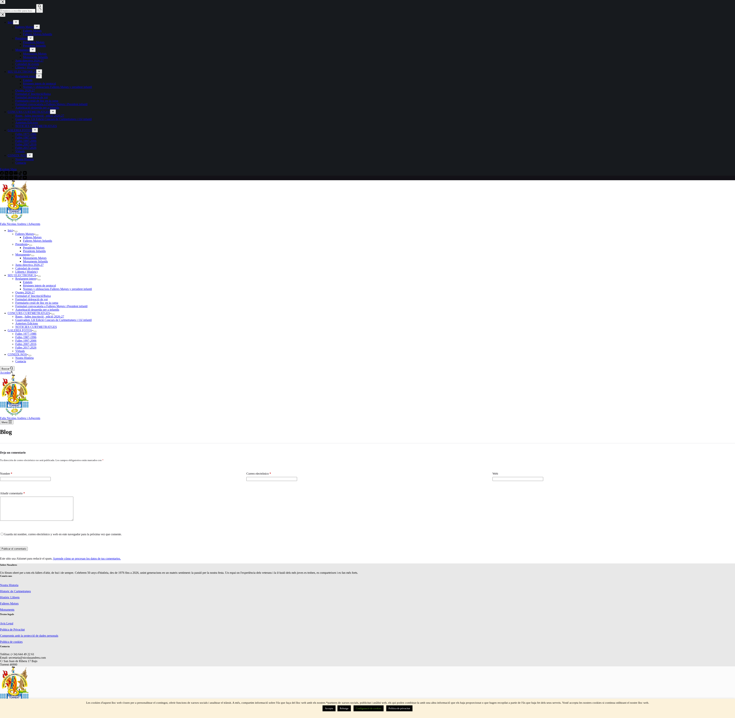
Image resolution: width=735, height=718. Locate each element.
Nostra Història (24, 357)
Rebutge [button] (344, 708)
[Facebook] (2, 178)
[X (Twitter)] (7, 178)
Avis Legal (6, 623)
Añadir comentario (12, 493)
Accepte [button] (329, 708)
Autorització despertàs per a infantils (37, 309)
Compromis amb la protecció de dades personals (29, 635)
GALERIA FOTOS (20, 330)
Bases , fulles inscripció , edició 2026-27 (39, 316)
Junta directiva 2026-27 (29, 264)
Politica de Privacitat (12, 629)
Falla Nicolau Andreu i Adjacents (20, 224)
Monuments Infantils (35, 261)
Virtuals (20, 351)
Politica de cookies (11, 641)
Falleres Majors (24, 234)
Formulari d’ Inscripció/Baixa (33, 295)
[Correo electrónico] (16, 178)
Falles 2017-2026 (25, 347)
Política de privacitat (399, 708)
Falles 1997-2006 (25, 340)
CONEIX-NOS (17, 354)
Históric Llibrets (10, 597)
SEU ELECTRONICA (22, 275)
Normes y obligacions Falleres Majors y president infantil (57, 289)
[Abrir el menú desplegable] (16, 231)
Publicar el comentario (14, 548)
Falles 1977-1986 (25, 333)
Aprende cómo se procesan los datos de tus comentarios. (87, 558)
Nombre (6, 473)
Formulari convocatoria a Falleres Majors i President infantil (51, 306)
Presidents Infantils (34, 251)
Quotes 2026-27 (25, 292)
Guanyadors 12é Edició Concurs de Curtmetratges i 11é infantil (53, 320)
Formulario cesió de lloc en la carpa (36, 302)
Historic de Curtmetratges (15, 591)
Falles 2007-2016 (25, 344)
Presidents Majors (33, 247)
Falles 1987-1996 (25, 337)
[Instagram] (11, 178)
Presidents (21, 244)
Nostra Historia (9, 585)
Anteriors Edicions (26, 323)
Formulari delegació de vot (31, 299)
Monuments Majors (35, 258)
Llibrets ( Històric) (26, 271)
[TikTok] (20, 178)
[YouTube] (25, 178)
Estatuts (27, 282)
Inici (10, 230)
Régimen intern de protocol (39, 285)
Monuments (22, 254)
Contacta (20, 361)
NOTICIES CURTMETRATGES (36, 326)
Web (495, 473)
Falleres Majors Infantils (37, 240)
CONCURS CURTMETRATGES (29, 313)
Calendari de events (27, 268)
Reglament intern (25, 278)
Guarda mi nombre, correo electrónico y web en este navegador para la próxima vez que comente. (63, 534)
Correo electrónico (258, 473)
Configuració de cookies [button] (368, 708)
